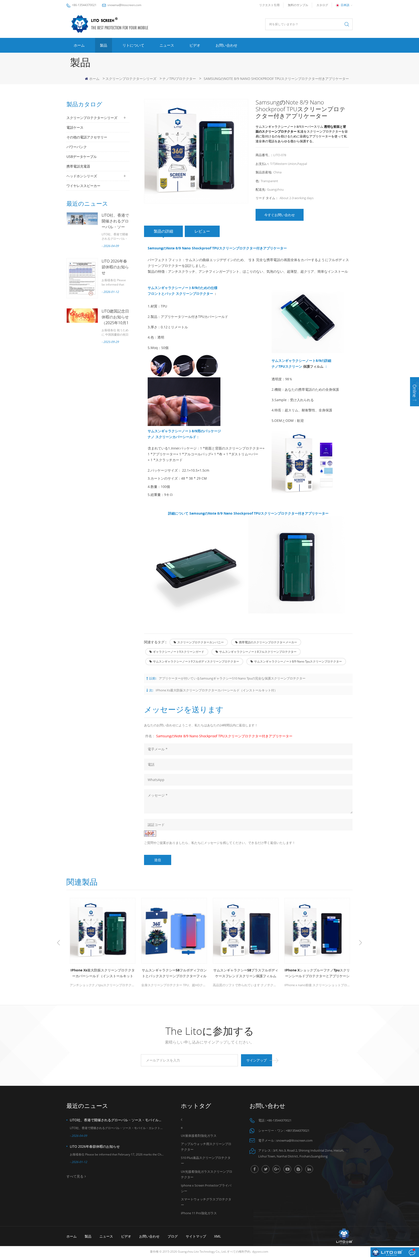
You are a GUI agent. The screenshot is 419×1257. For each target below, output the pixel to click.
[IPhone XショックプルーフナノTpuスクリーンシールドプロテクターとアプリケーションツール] (317, 931)
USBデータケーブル (81, 156)
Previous (58, 942)
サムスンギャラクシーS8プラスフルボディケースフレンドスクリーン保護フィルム (245, 973)
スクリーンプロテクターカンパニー (200, 642)
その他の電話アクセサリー (86, 137)
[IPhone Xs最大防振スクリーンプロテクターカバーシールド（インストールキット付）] (102, 931)
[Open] (414, 391)
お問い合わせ (226, 45)
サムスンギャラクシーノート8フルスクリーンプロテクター (258, 652)
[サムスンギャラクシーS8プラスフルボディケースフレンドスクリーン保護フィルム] (245, 931)
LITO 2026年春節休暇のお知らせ (115, 266)
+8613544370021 (297, 1130)
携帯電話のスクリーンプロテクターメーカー (268, 642)
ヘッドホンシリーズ (81, 176)
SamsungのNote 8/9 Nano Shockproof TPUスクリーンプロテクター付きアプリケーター (224, 736)
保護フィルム (313, 366)
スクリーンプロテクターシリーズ (130, 78)
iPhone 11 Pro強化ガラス (199, 1213)
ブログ (173, 1236)
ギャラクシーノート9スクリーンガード (178, 652)
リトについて (133, 45)
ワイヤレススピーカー (83, 185)
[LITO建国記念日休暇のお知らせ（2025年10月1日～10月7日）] (82, 315)
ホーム (79, 45)
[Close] (414, 409)
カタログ (322, 5)
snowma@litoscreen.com (124, 5)
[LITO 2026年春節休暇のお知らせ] (82, 278)
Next (360, 942)
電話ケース (74, 127)
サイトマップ (196, 1236)
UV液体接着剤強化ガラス (199, 1135)
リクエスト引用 (269, 5)
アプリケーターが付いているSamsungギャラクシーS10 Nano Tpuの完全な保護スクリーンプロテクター (232, 678)
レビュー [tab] (202, 231)
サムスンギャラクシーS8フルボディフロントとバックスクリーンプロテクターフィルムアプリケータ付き (173, 973)
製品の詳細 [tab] (163, 231)
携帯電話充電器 (78, 166)
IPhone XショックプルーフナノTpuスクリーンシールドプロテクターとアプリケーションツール (316, 973)
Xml (217, 1236)
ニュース (167, 45)
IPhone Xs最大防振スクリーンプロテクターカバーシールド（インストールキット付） (216, 690)
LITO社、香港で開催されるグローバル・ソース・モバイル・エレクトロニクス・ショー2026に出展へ (117, 1120)
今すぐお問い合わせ (279, 214)
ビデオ (194, 45)
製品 (103, 45)
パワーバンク (76, 146)
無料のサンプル (298, 5)
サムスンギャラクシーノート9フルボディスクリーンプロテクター (196, 661)
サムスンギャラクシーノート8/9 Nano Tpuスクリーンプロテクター (298, 661)
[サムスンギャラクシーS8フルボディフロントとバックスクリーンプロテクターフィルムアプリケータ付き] (174, 931)
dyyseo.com (260, 1251)
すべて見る (74, 1176)
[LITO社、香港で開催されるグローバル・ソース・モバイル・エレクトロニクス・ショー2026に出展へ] (82, 218)
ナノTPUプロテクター (179, 78)
